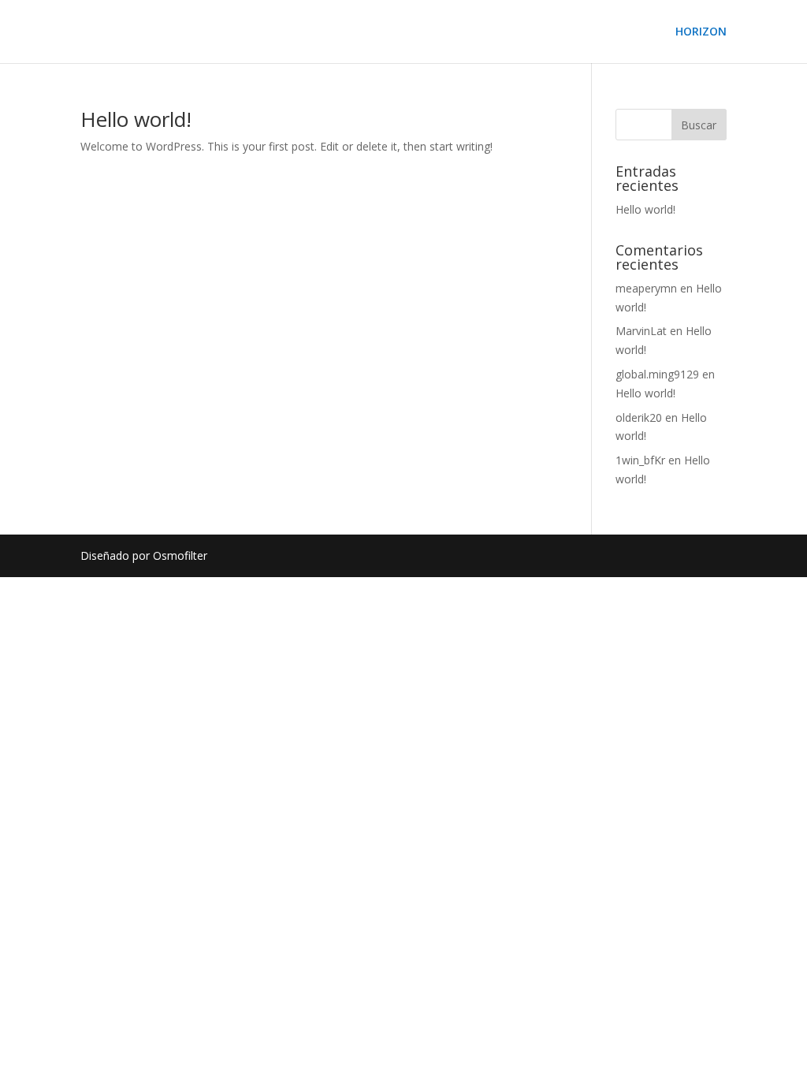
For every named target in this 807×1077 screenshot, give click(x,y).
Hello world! (136, 119)
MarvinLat (641, 330)
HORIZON (701, 32)
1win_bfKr (640, 460)
